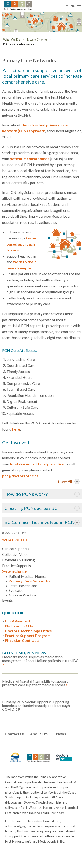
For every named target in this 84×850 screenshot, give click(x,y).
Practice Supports (16, 565)
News (61, 734)
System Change (37, 39)
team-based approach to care (21, 244)
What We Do (11, 39)
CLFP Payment (17, 621)
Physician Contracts (22, 640)
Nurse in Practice (22, 595)
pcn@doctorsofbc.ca (20, 476)
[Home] (18, 5)
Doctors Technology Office (28, 631)
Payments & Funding (18, 560)
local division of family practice (37, 464)
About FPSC (40, 734)
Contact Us (15, 734)
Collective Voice (15, 554)
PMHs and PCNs (19, 626)
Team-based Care (23, 585)
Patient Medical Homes (28, 576)
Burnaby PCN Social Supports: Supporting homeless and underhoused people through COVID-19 (36, 705)
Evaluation (17, 590)
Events (7, 600)
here (16, 429)
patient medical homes (29, 158)
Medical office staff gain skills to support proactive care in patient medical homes (35, 683)
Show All (64, 481)
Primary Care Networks (18, 44)
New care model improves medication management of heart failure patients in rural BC (40, 660)
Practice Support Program (28, 635)
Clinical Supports (15, 548)
